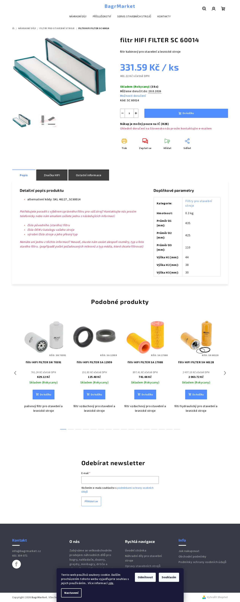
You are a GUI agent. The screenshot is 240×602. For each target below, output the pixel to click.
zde (110, 583)
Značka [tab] (52, 175)
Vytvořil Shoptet (217, 597)
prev (15, 373)
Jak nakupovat (189, 551)
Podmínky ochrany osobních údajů (202, 562)
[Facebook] (16, 564)
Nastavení (71, 593)
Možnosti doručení (133, 96)
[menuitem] (78, 16)
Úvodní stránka (135, 550)
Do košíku (188, 113)
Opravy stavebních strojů (143, 566)
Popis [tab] (24, 175)
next (225, 373)
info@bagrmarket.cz (26, 551)
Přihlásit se (91, 501)
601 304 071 (20, 556)
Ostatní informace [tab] (89, 175)
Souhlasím (169, 577)
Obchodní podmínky (192, 556)
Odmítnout (145, 577)
